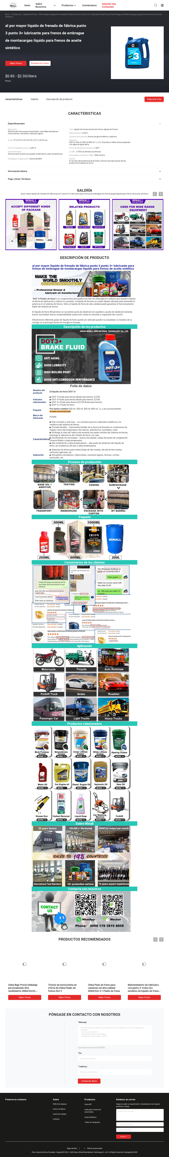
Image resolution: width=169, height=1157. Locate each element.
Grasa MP (87, 1104)
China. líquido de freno (40, 1152)
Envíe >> (124, 1137)
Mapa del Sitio (72, 1148)
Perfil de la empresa (60, 1104)
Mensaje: (83, 1022)
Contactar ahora (89, 1081)
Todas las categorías (92, 1122)
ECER (135, 1152)
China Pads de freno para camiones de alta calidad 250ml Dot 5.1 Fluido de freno (149, 987)
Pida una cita (154, 99)
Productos (16, 14)
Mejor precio (16, 63)
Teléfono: (83, 1067)
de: (80, 1053)
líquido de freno (30, 14)
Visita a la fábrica (59, 1109)
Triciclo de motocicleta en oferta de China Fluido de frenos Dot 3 (107, 987)
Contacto (56, 1119)
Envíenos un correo (40, 63)
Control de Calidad (59, 1114)
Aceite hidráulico (90, 1117)
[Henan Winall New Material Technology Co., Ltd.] (13, 5)
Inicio (7, 14)
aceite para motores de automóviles (92, 1111)
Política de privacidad (94, 1148)
